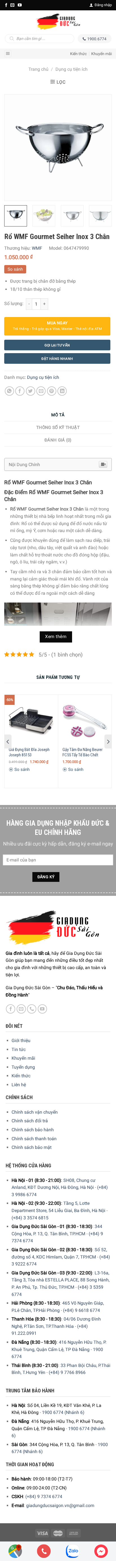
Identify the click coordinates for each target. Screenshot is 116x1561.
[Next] (102, 147)
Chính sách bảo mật (32, 1147)
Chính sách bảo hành (33, 1129)
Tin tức (19, 1049)
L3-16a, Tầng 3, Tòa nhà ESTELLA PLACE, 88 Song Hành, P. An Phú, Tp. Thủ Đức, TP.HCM (61, 1280)
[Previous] (14, 147)
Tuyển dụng (23, 1067)
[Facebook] (6, 5)
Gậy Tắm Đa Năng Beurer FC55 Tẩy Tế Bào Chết (82, 752)
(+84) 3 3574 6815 (30, 1217)
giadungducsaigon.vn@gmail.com (60, 1505)
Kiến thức (78, 53)
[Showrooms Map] (15, 1550)
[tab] (58, 415)
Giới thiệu (21, 1040)
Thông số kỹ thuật (58, 427)
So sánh (15, 269)
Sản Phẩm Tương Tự (58, 677)
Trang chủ (38, 69)
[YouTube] (20, 5)
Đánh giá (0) (58, 440)
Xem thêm (55, 636)
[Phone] (44, 1551)
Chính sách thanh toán (34, 1138)
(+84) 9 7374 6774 (43, 1496)
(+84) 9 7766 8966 (67, 1372)
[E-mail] (12, 5)
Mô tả (58, 414)
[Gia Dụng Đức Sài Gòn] (57, 21)
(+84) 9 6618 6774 (81, 1310)
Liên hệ (19, 1084)
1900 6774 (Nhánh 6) (63, 1412)
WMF (37, 248)
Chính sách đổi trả (30, 1120)
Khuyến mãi (101, 53)
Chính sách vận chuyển (35, 1112)
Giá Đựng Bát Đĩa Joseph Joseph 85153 (29, 752)
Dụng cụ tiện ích (71, 69)
